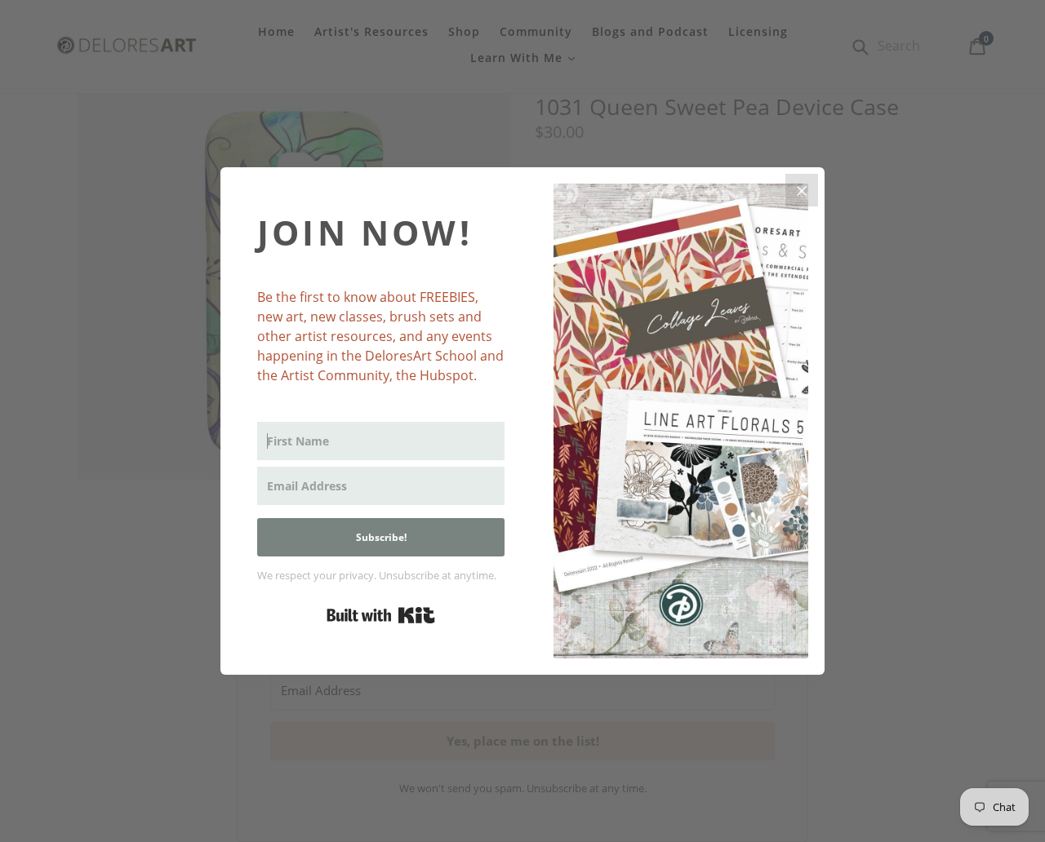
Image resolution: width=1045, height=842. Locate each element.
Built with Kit (381, 615)
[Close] (801, 190)
